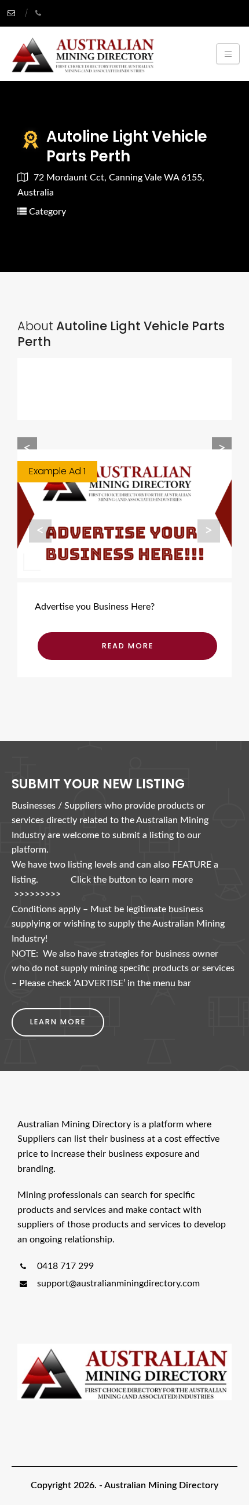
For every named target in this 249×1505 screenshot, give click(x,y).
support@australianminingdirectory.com (118, 1283)
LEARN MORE (58, 1022)
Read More (127, 646)
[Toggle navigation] (228, 53)
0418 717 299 (64, 1266)
